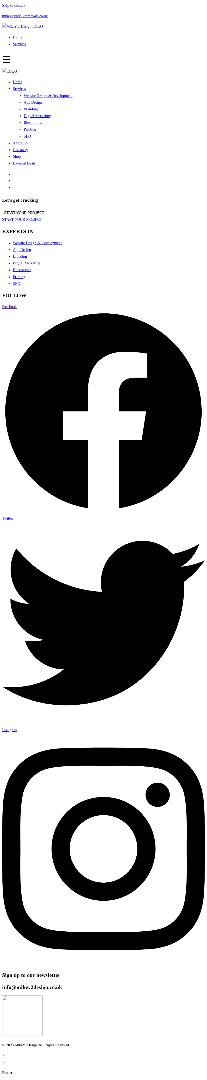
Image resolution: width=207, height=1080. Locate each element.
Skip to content (13, 6)
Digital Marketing (37, 116)
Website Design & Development (48, 96)
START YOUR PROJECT (24, 213)
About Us (20, 143)
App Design (33, 102)
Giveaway (20, 150)
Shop (17, 157)
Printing (30, 129)
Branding (31, 109)
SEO (27, 136)
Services (19, 44)
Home (17, 37)
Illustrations (33, 123)
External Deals (24, 163)
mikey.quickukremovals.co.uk (25, 16)
